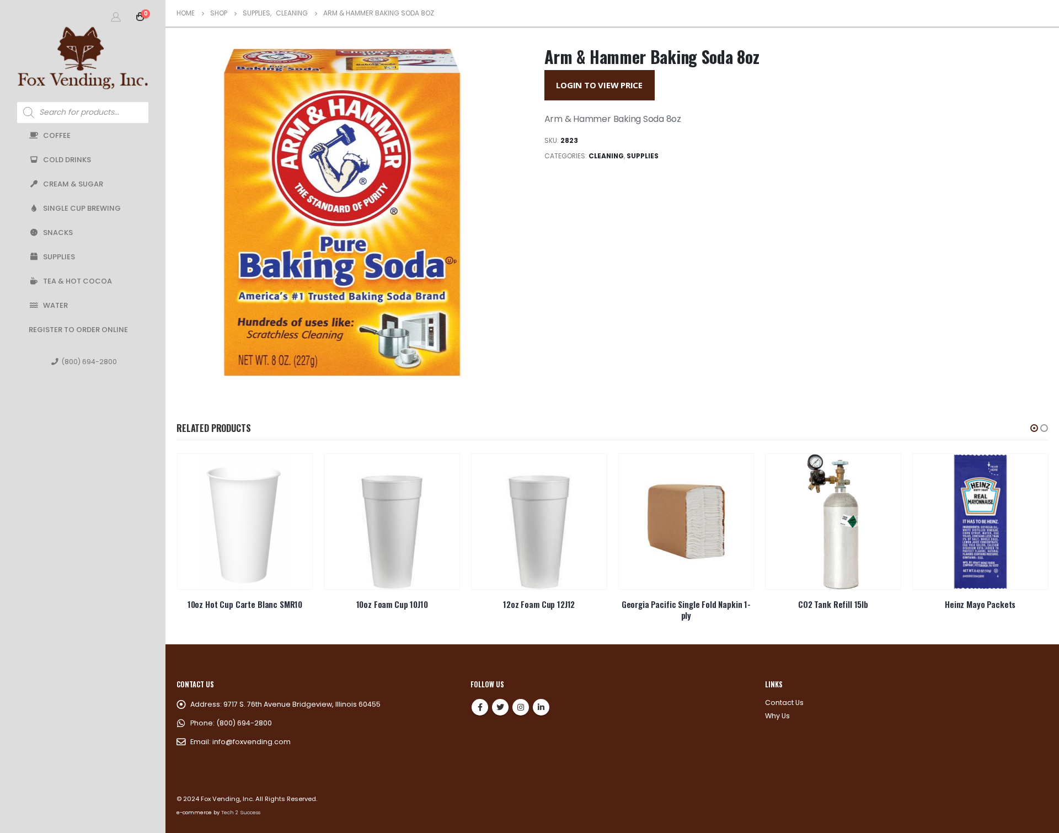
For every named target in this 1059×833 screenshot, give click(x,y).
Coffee (57, 135)
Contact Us (784, 702)
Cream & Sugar (73, 184)
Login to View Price (599, 84)
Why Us (777, 715)
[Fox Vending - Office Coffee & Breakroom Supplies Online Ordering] (83, 57)
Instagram (520, 707)
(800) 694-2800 (89, 361)
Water (55, 305)
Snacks (58, 232)
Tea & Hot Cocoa (77, 281)
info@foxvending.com (251, 741)
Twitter (500, 707)
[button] (1034, 428)
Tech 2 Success (240, 812)
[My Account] (116, 16)
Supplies (59, 257)
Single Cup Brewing (82, 208)
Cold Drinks (67, 159)
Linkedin (541, 707)
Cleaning (606, 156)
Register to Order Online (78, 329)
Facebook (480, 707)
